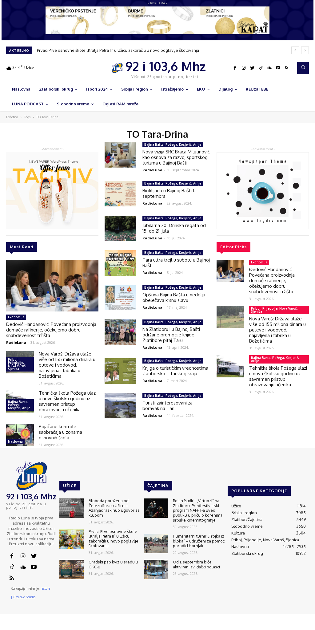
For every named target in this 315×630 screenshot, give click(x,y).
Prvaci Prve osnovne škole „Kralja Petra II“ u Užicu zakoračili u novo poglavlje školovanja (118, 50)
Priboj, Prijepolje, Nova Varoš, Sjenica (17, 364)
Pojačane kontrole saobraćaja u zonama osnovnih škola (60, 432)
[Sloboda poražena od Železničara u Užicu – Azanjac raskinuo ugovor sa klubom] (71, 508)
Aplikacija (298, 625)
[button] (303, 68)
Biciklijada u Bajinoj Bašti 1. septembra (168, 193)
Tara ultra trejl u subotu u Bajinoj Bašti (176, 262)
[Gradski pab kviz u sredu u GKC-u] (71, 569)
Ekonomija (16, 317)
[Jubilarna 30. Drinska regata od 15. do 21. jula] (120, 228)
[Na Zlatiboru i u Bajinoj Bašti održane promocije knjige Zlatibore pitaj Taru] (120, 332)
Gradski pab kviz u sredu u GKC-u (113, 564)
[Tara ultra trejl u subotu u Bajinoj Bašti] (120, 263)
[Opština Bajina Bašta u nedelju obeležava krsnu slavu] (120, 298)
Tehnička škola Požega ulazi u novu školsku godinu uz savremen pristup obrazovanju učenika (68, 401)
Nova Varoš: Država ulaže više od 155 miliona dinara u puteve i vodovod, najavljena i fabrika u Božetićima (67, 365)
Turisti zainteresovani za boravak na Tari (167, 405)
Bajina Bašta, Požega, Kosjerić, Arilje (19, 405)
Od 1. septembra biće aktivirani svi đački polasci (196, 564)
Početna (12, 117)
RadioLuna (16, 342)
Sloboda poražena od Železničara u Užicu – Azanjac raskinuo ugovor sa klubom (114, 508)
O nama (195, 625)
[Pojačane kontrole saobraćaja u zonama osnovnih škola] (20, 435)
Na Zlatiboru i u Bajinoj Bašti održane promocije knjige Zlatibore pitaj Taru (171, 334)
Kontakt (214, 625)
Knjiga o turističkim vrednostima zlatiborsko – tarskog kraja (175, 370)
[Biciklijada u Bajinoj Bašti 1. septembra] (120, 193)
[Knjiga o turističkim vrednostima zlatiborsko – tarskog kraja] (120, 371)
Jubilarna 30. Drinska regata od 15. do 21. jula (174, 228)
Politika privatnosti (268, 625)
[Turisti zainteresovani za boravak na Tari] (120, 406)
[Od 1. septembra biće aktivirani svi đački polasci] (156, 569)
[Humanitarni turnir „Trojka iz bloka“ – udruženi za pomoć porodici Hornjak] (156, 543)
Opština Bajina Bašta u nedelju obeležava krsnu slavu (173, 297)
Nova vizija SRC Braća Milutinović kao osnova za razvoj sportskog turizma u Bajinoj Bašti (176, 157)
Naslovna (15, 441)
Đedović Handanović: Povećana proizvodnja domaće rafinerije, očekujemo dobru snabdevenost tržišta (51, 329)
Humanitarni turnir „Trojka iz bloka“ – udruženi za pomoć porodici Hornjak (199, 541)
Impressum (236, 625)
